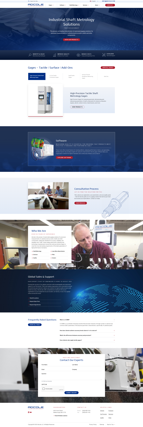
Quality (102, 417)
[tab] (37, 76)
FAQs (110, 417)
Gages (50, 5)
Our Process (103, 414)
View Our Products (71, 39)
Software (62, 5)
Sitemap (102, 424)
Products (111, 410)
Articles (102, 410)
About (96, 5)
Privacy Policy (93, 424)
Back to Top (110, 424)
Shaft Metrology (73, 5)
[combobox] (62, 1)
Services (85, 5)
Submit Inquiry (71, 392)
